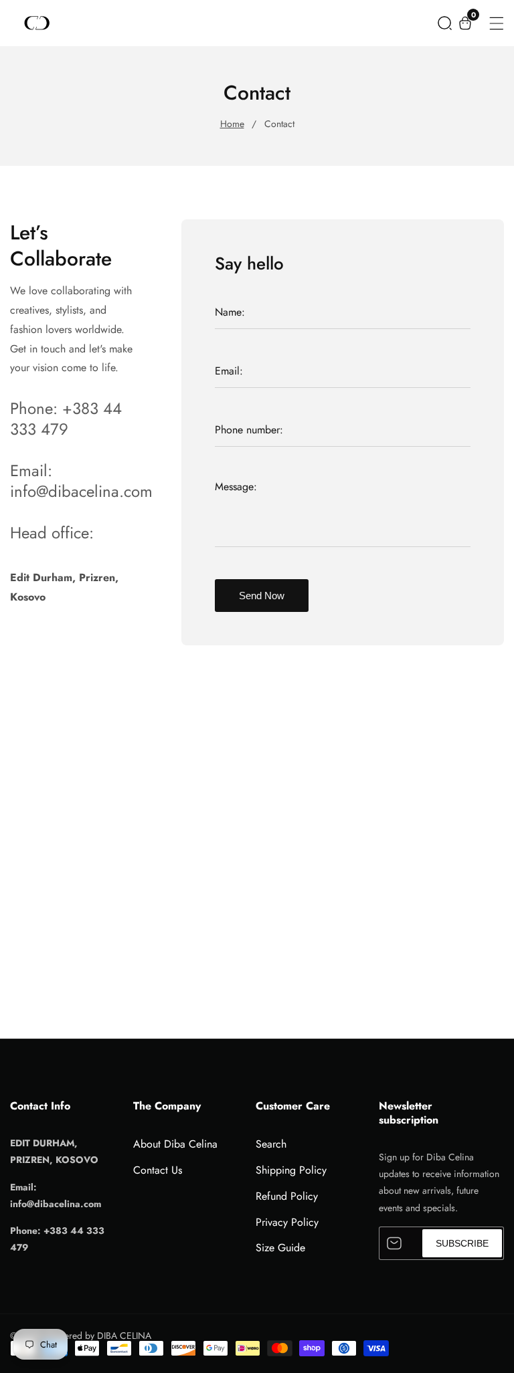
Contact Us (157, 1170)
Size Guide (280, 1247)
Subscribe (462, 1243)
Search (271, 1144)
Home (232, 123)
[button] (445, 23)
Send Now (261, 595)
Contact (279, 123)
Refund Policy (287, 1196)
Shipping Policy (291, 1170)
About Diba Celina (175, 1144)
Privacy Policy (287, 1222)
